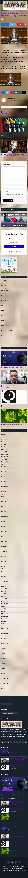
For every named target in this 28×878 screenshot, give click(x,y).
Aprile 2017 (3, 641)
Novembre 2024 (4, 486)
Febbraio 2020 (4, 613)
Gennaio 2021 (4, 598)
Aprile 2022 (3, 563)
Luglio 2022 (3, 556)
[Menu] (2, 5)
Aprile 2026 (3, 444)
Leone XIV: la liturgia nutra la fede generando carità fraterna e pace (14, 112)
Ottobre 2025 (4, 459)
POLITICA (3, 332)
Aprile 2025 (3, 474)
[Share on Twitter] (5, 24)
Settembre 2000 (4, 683)
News (2, 325)
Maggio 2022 (4, 561)
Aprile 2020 (3, 608)
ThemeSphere (22, 873)
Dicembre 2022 (4, 543)
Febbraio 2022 (4, 568)
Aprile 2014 (3, 656)
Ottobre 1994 (4, 686)
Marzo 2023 (4, 536)
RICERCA (3, 337)
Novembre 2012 (4, 666)
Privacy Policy (13, 251)
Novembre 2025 (4, 456)
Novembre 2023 (4, 516)
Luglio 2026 (3, 436)
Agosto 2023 (4, 524)
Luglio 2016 (3, 646)
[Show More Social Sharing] (25, 24)
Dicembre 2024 (4, 484)
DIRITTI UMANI (4, 295)
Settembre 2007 (4, 678)
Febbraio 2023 (4, 538)
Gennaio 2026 (4, 451)
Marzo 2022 (4, 566)
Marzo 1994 (4, 688)
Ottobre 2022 (4, 548)
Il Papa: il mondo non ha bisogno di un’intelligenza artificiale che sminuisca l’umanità (13, 155)
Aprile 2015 (3, 653)
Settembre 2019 (4, 618)
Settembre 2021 (4, 581)
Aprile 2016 (3, 648)
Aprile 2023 (3, 533)
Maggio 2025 (4, 471)
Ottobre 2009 (4, 676)
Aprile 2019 (3, 626)
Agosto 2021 (4, 583)
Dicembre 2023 (4, 514)
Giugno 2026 (4, 439)
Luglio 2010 (3, 673)
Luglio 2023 (3, 526)
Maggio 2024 (4, 501)
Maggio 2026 (4, 441)
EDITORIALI (3, 300)
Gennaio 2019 (4, 631)
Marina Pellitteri (11, 98)
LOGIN (23, 870)
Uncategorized (4, 342)
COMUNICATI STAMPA (5, 285)
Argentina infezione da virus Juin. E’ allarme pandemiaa (12, 425)
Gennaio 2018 (4, 638)
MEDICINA (3, 320)
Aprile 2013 (3, 663)
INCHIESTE (3, 308)
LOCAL (2, 318)
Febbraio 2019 (4, 628)
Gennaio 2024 (4, 511)
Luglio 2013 (3, 661)
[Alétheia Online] (15, 5)
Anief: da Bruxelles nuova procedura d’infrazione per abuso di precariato (14, 386)
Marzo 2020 (4, 611)
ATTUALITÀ (3, 283)
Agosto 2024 (4, 494)
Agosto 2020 (4, 606)
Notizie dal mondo (5, 328)
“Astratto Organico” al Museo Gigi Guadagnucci (13, 406)
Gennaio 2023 (4, 541)
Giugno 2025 (4, 469)
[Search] (26, 5)
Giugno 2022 (4, 558)
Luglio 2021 (3, 586)
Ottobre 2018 (4, 636)
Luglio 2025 (3, 466)
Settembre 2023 (4, 521)
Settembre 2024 (4, 491)
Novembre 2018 (4, 633)
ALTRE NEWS (4, 280)
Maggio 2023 (4, 531)
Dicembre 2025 (4, 454)
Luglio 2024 (3, 496)
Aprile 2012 (3, 668)
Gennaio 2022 (4, 571)
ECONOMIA (3, 298)
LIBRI (2, 315)
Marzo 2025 (4, 476)
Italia (2, 310)
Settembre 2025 (4, 461)
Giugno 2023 (4, 528)
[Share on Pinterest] (20, 24)
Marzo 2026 (4, 446)
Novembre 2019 (4, 616)
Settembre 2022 (4, 551)
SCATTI (2, 340)
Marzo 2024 (4, 506)
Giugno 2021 (4, 588)
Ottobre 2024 (4, 489)
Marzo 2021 (4, 596)
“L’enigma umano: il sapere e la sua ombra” (12, 367)
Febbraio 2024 (4, 509)
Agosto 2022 (4, 553)
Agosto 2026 (4, 434)
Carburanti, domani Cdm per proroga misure (12, 133)
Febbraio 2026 (4, 449)
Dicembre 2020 (4, 601)
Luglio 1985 (3, 690)
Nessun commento (6, 20)
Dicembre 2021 (4, 573)
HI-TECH (3, 303)
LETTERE (3, 313)
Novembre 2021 (4, 576)
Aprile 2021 (3, 593)
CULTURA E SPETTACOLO (6, 290)
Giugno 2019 (4, 623)
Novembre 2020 (4, 603)
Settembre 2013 (4, 658)
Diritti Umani (4, 293)
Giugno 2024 (4, 499)
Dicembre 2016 (4, 643)
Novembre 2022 (4, 546)
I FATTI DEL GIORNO (5, 305)
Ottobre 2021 (4, 578)
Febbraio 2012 (4, 671)
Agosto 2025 (4, 464)
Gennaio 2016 (4, 651)
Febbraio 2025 (4, 479)
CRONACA (3, 288)
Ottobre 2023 (4, 519)
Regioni (3, 335)
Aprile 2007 (3, 681)
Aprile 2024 (3, 504)
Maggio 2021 (4, 591)
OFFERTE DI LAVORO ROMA (7, 330)
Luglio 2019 (3, 621)
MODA (2, 323)
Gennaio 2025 (4, 481)
